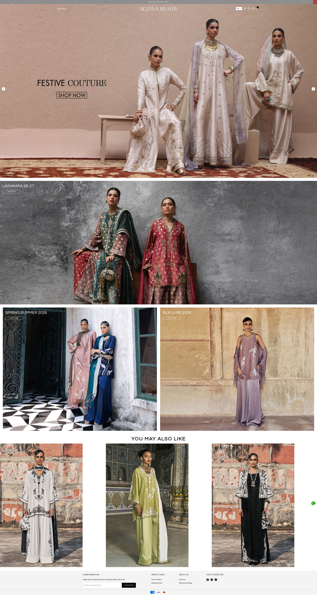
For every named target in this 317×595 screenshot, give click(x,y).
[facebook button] (207, 579)
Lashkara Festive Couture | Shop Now (158, 2)
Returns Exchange (185, 583)
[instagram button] (212, 579)
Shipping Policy (156, 583)
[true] (41, 505)
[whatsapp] (313, 503)
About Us (182, 579)
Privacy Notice (156, 579)
